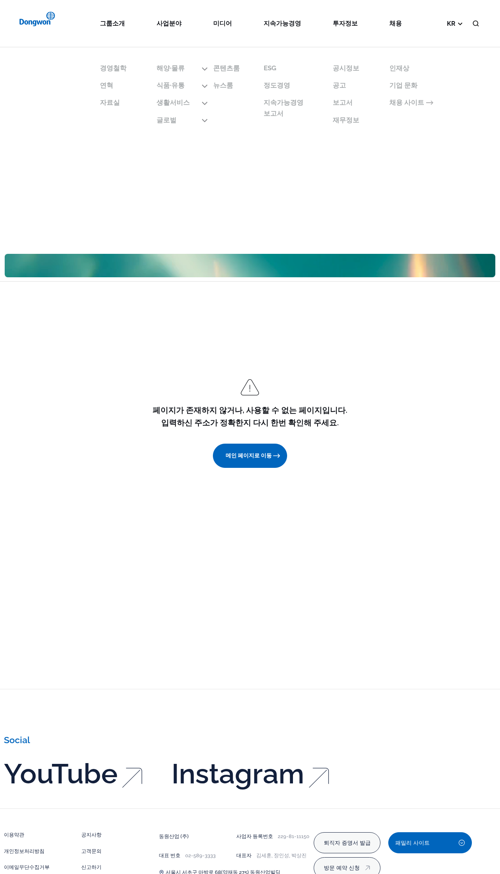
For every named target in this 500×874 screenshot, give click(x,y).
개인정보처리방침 (24, 851)
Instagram (237, 774)
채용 (395, 23)
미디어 (222, 23)
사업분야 (169, 23)
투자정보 (345, 23)
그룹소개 (112, 23)
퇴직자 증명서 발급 (347, 843)
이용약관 (14, 834)
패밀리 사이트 (412, 843)
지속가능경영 (282, 23)
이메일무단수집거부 (27, 867)
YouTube (61, 774)
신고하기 (91, 867)
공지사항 (91, 834)
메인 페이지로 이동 (249, 455)
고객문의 (91, 851)
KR (451, 23)
